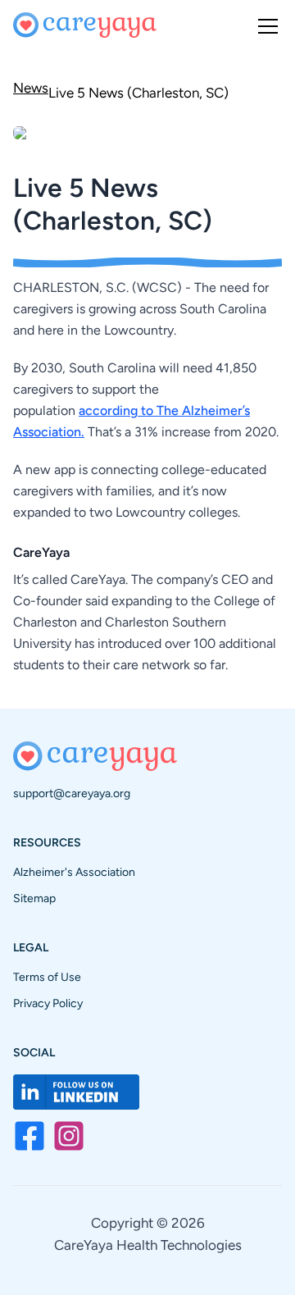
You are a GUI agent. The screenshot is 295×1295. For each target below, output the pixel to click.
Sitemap (34, 898)
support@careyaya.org (71, 793)
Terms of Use (47, 977)
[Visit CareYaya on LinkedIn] (76, 1092)
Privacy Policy (48, 1003)
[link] (138, 91)
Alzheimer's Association (74, 872)
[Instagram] (68, 1135)
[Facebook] (29, 1135)
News (30, 88)
